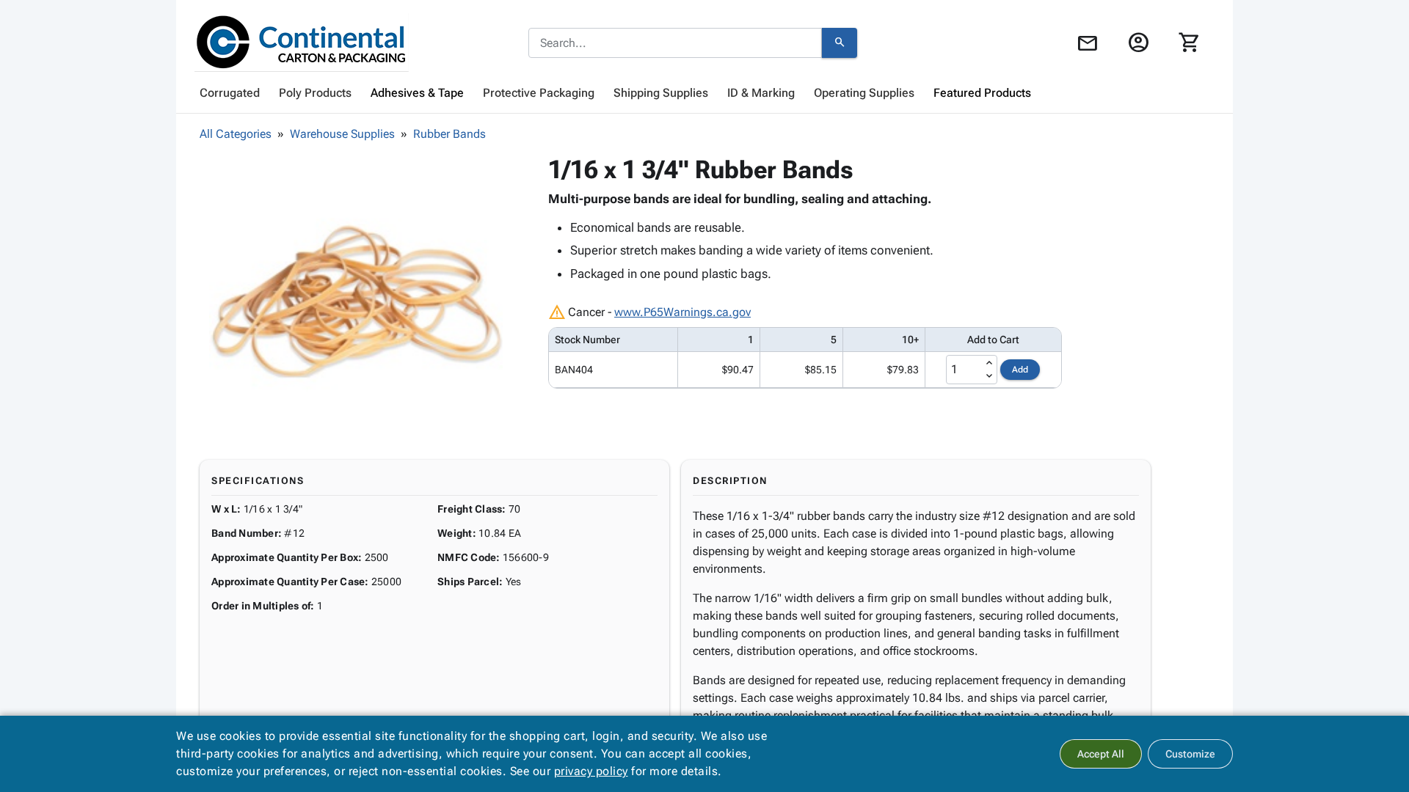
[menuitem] (229, 93)
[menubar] (704, 93)
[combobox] (675, 43)
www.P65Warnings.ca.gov (682, 312)
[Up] (989, 363)
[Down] (989, 376)
